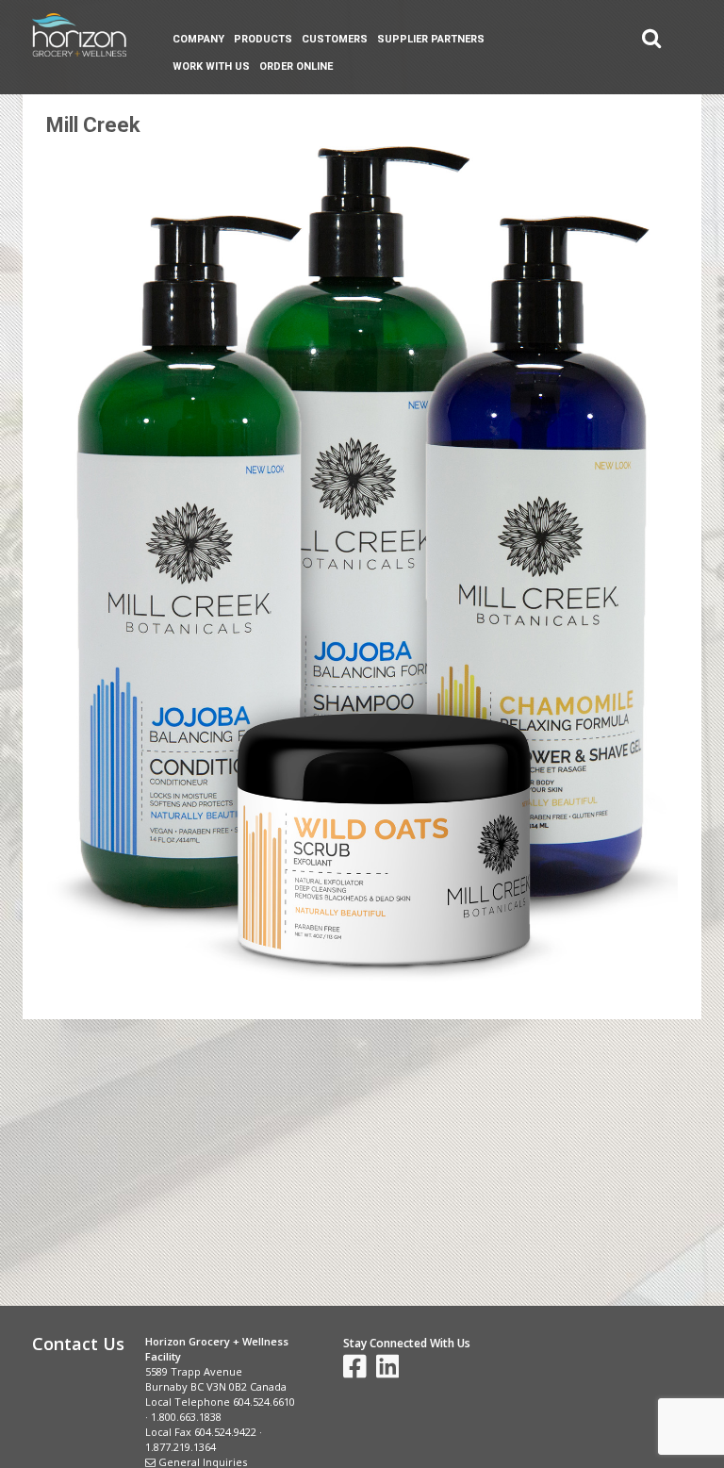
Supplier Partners (431, 39)
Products (263, 39)
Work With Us (211, 66)
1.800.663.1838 (186, 1417)
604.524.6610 (264, 1401)
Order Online (296, 66)
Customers (335, 39)
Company (198, 39)
